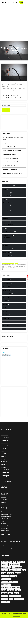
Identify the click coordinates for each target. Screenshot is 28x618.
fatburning (5, 218)
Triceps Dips (6, 142)
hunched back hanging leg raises (9, 581)
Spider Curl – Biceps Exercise (10, 169)
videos (11, 599)
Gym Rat (8, 97)
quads (10, 593)
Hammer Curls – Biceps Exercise (11, 161)
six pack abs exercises (15, 596)
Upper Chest (7, 210)
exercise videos (5, 576)
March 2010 (5, 314)
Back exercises (6, 192)
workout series (6, 252)
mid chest (6, 207)
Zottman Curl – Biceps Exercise (10, 158)
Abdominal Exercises (8, 185)
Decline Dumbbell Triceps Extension (12, 150)
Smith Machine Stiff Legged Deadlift (12, 85)
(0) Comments (16, 95)
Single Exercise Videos (8, 231)
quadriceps (4, 593)
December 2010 (6, 283)
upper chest (4, 599)
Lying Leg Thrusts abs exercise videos (10, 587)
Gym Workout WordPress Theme (18, 613)
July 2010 (5, 300)
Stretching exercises (8, 235)
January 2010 (6, 322)
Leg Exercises (6, 222)
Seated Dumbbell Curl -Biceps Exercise (13, 173)
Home (7, 53)
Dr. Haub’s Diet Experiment (9, 154)
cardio (18, 570)
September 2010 (7, 293)
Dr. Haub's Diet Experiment (8, 551)
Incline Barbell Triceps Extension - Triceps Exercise (11, 542)
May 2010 (5, 307)
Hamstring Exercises (17, 97)
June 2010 (5, 304)
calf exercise (4, 570)
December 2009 (6, 325)
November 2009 (6, 329)
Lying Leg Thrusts (5, 584)
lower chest (6, 205)
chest (23, 570)
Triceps (4, 241)
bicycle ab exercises (17, 567)
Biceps (4, 199)
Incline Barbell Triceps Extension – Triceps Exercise (13, 138)
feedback (27, 277)
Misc (4, 228)
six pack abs (4, 596)
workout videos (6, 255)
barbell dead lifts (5, 567)
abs (14, 561)
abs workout (4, 564)
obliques (3, 590)
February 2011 (6, 279)
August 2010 (6, 297)
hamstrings (13, 576)
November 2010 (6, 286)
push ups (18, 590)
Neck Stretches (7, 237)
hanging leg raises (5, 578)
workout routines (7, 248)
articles (5, 189)
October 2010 (6, 290)
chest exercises (6, 202)
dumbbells (10, 573)
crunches (3, 573)
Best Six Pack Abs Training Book (10, 263)
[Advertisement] (14, 21)
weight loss (5, 245)
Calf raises (12, 570)
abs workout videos (14, 564)
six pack (16, 593)
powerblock (11, 590)
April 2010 (5, 311)
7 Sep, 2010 (7, 95)
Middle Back (7, 195)
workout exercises (19, 599)
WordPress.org (16, 616)
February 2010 (6, 318)
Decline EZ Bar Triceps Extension (11, 146)
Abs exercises (21, 561)
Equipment (5, 214)
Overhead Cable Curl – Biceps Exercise (12, 165)
